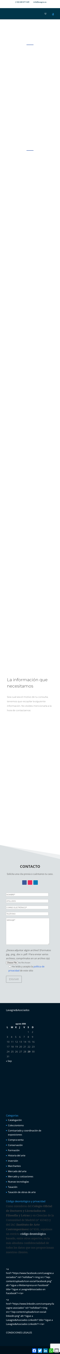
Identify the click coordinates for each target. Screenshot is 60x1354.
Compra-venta (15, 1139)
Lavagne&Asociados (17, 1010)
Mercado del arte (17, 1171)
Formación (14, 1150)
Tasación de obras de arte (22, 1192)
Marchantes (14, 1166)
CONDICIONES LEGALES (19, 1332)
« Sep (9, 1061)
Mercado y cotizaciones (20, 1176)
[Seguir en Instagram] (30, 882)
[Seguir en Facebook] (24, 882)
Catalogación (15, 1120)
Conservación (15, 1145)
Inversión (13, 1160)
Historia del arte (16, 1155)
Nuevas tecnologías (18, 1181)
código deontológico (33, 1234)
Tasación (12, 1187)
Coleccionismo (16, 1125)
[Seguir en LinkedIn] (35, 882)
